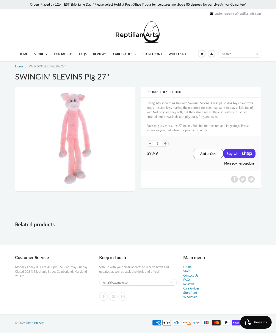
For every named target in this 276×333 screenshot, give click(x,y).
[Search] (257, 54)
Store (39, 54)
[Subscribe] (171, 282)
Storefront (152, 54)
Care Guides (122, 54)
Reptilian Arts (35, 323)
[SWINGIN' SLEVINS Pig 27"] (75, 138)
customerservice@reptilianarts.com (238, 13)
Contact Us (63, 54)
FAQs (83, 54)
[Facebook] (103, 296)
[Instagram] (123, 296)
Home (23, 54)
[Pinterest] (113, 296)
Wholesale (178, 54)
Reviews (100, 54)
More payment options (239, 163)
